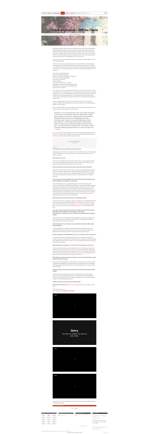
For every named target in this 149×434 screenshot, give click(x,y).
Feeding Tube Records (68, 290)
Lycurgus (78, 205)
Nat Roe (58, 129)
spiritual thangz (64, 109)
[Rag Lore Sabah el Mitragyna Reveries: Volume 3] (61, 415)
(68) (54, 415)
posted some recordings (72, 284)
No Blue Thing (87, 202)
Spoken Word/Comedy (77, 245)
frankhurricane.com (60, 289)
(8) (49, 415)
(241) (54, 421)
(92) (54, 417)
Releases (49, 13)
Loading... (55, 295)
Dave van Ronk (77, 204)
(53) (49, 419)
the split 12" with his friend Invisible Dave (63, 134)
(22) (49, 417)
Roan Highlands (67, 224)
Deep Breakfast (80, 202)
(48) (49, 421)
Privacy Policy (105, 432)
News (44, 13)
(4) (43, 419)
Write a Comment (76, 34)
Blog (63, 13)
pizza (77, 109)
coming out (90, 245)
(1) (43, 415)
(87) (54, 423)
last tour (62, 158)
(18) (43, 423)
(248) (54, 419)
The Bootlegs (56, 13)
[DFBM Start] (74, 5)
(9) (43, 421)
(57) (49, 423)
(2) (43, 417)
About (67, 13)
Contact (72, 13)
